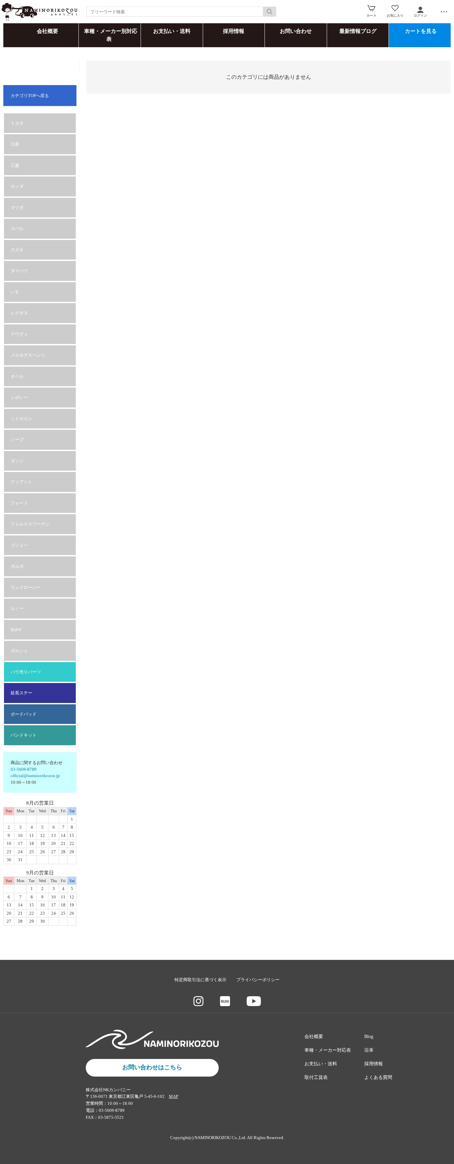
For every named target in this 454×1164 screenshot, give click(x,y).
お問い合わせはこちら (152, 1067)
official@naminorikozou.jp (35, 775)
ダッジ (17, 460)
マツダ (17, 207)
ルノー (17, 608)
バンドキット (24, 735)
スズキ (17, 249)
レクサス (19, 312)
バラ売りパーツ (26, 671)
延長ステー (21, 692)
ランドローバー (26, 587)
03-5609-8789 (24, 769)
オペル (17, 376)
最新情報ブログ (358, 31)
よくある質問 (378, 1077)
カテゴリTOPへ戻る (30, 95)
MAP (173, 1096)
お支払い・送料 (171, 31)
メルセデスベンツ (28, 355)
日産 (15, 144)
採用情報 (233, 31)
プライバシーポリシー (258, 979)
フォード (19, 503)
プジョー (19, 545)
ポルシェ (19, 650)
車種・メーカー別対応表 (110, 35)
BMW (16, 629)
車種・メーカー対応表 (327, 1050)
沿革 (369, 1050)
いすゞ (17, 292)
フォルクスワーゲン (30, 524)
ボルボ (17, 566)
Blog (368, 1036)
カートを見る (421, 31)
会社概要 (47, 31)
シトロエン (21, 418)
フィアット (21, 481)
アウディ (19, 334)
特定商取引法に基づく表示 (200, 979)
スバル (17, 228)
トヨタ (17, 123)
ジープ (17, 439)
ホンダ (17, 186)
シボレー (19, 397)
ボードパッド (24, 714)
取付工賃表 (316, 1077)
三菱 (15, 165)
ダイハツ (19, 270)
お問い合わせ (296, 31)
